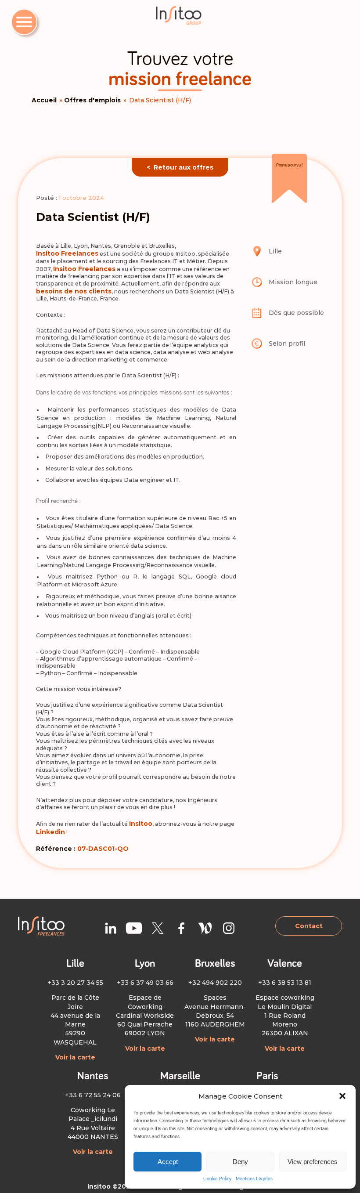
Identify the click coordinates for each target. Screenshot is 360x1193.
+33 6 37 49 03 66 (145, 983)
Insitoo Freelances (67, 253)
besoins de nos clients (74, 291)
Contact (309, 926)
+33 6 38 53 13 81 (284, 983)
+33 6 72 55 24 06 (93, 1095)
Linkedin (50, 832)
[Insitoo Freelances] (180, 15)
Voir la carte (75, 1057)
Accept (168, 1161)
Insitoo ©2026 (110, 1186)
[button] (342, 1096)
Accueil (44, 100)
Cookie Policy (217, 1179)
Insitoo (140, 824)
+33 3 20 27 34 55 (75, 983)
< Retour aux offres (180, 167)
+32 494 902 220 (215, 983)
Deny (240, 1161)
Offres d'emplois (92, 100)
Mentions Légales (254, 1179)
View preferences (313, 1161)
